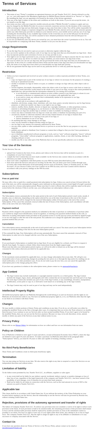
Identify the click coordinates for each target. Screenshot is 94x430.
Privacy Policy (21, 325)
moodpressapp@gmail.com (12, 428)
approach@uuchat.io (70, 266)
